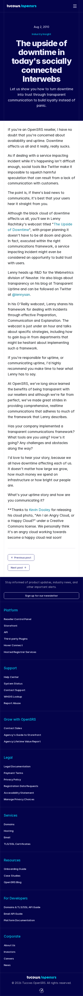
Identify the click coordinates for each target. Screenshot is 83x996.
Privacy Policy (12, 779)
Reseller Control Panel (17, 619)
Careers (9, 958)
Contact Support (14, 690)
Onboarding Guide (15, 868)
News (7, 965)
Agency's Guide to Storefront (22, 734)
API (6, 632)
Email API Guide (13, 913)
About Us (9, 945)
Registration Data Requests (21, 786)
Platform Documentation (19, 920)
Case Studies (12, 875)
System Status (13, 683)
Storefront (10, 625)
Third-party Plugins (16, 638)
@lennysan (21, 295)
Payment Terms (13, 772)
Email (7, 837)
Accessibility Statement (19, 792)
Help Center (11, 676)
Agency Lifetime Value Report (22, 741)
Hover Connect (13, 645)
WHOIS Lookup (13, 696)
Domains (9, 824)
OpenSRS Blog (13, 882)
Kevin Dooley (39, 510)
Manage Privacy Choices (19, 799)
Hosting (9, 830)
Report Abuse (12, 703)
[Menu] (75, 6)
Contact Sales (13, 728)
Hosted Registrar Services (20, 651)
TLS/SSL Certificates (17, 843)
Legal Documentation (17, 766)
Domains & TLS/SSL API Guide (22, 907)
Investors (9, 951)
